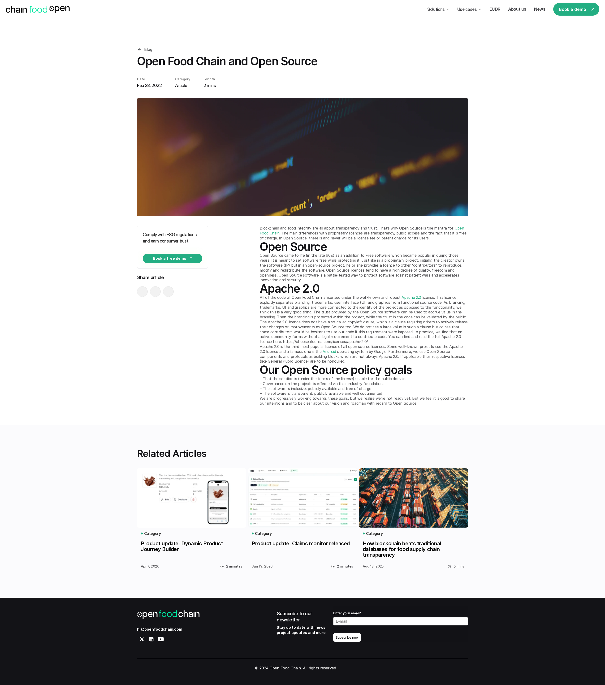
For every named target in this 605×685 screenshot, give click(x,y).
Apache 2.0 (411, 297)
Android (329, 351)
